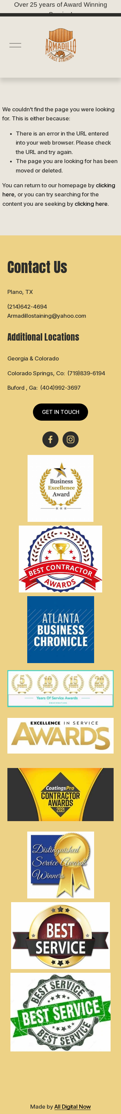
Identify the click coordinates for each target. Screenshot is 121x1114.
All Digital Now (72, 1106)
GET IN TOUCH (60, 412)
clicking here (91, 203)
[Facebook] (50, 439)
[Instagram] (71, 439)
